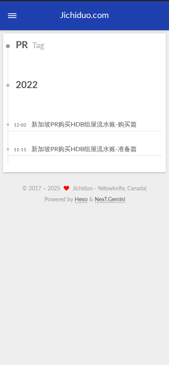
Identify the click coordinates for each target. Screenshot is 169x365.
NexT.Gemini (110, 199)
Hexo (81, 199)
